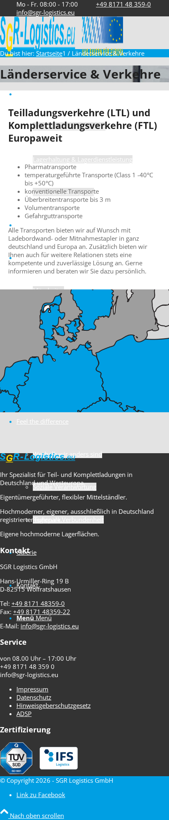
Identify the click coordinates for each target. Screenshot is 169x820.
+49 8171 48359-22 (41, 612)
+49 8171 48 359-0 (123, 4)
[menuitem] (92, 142)
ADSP (24, 713)
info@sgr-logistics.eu (45, 12)
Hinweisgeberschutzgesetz (53, 705)
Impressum (32, 689)
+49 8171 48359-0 (38, 603)
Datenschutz (33, 697)
